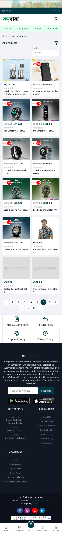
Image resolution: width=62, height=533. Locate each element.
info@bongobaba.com (15, 437)
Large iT (37, 503)
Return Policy (46, 429)
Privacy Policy (46, 434)
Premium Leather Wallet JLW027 (45, 92)
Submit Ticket (46, 421)
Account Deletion (15, 477)
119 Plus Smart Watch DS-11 (44, 172)
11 (34, 307)
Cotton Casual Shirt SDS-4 (45, 251)
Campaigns (23, 28)
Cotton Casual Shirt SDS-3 (16, 290)
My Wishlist (15, 468)
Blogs (38, 28)
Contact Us (46, 442)
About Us (46, 417)
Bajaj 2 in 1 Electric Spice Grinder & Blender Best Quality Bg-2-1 (16, 92)
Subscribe (46, 390)
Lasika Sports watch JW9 (16, 249)
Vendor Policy (46, 438)
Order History (15, 464)
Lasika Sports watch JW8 (45, 209)
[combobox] (46, 53)
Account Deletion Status (15, 481)
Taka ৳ (54, 10)
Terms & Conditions (46, 425)
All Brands (52, 28)
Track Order (15, 473)
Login (15, 459)
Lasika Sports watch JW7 (16, 209)
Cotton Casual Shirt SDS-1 (45, 290)
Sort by (35, 48)
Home (8, 28)
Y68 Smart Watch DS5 (14, 130)
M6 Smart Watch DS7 (43, 130)
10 (28, 307)
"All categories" (19, 36)
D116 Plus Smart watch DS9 (15, 172)
